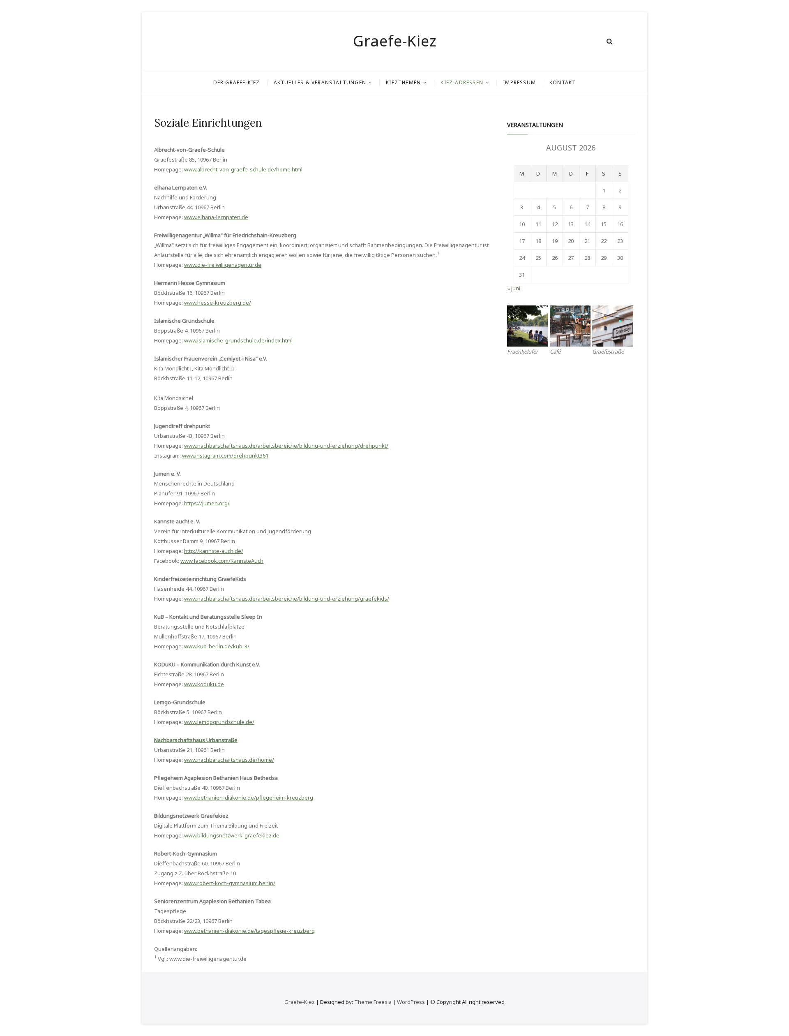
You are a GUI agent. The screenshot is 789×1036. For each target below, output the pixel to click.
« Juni (513, 288)
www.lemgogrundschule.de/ (219, 722)
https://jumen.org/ (207, 503)
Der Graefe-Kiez (236, 82)
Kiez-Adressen (462, 82)
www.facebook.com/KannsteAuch (221, 560)
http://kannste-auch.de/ (213, 551)
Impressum (519, 82)
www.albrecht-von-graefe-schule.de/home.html (243, 169)
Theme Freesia (373, 1002)
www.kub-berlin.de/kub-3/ (216, 646)
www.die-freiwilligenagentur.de (222, 264)
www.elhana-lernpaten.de (216, 217)
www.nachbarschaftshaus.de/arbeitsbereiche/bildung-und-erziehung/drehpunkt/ (286, 445)
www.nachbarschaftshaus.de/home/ (229, 759)
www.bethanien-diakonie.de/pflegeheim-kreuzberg (248, 797)
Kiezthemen (403, 82)
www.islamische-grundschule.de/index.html (238, 340)
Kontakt (562, 82)
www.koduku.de (204, 684)
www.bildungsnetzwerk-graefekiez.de (231, 835)
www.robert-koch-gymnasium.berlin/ (229, 883)
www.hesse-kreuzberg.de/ (217, 302)
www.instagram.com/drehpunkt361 (225, 455)
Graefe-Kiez (394, 41)
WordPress (411, 1002)
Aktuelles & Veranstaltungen (320, 82)
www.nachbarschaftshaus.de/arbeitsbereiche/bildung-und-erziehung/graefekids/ (286, 598)
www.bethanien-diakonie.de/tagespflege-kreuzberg (249, 930)
